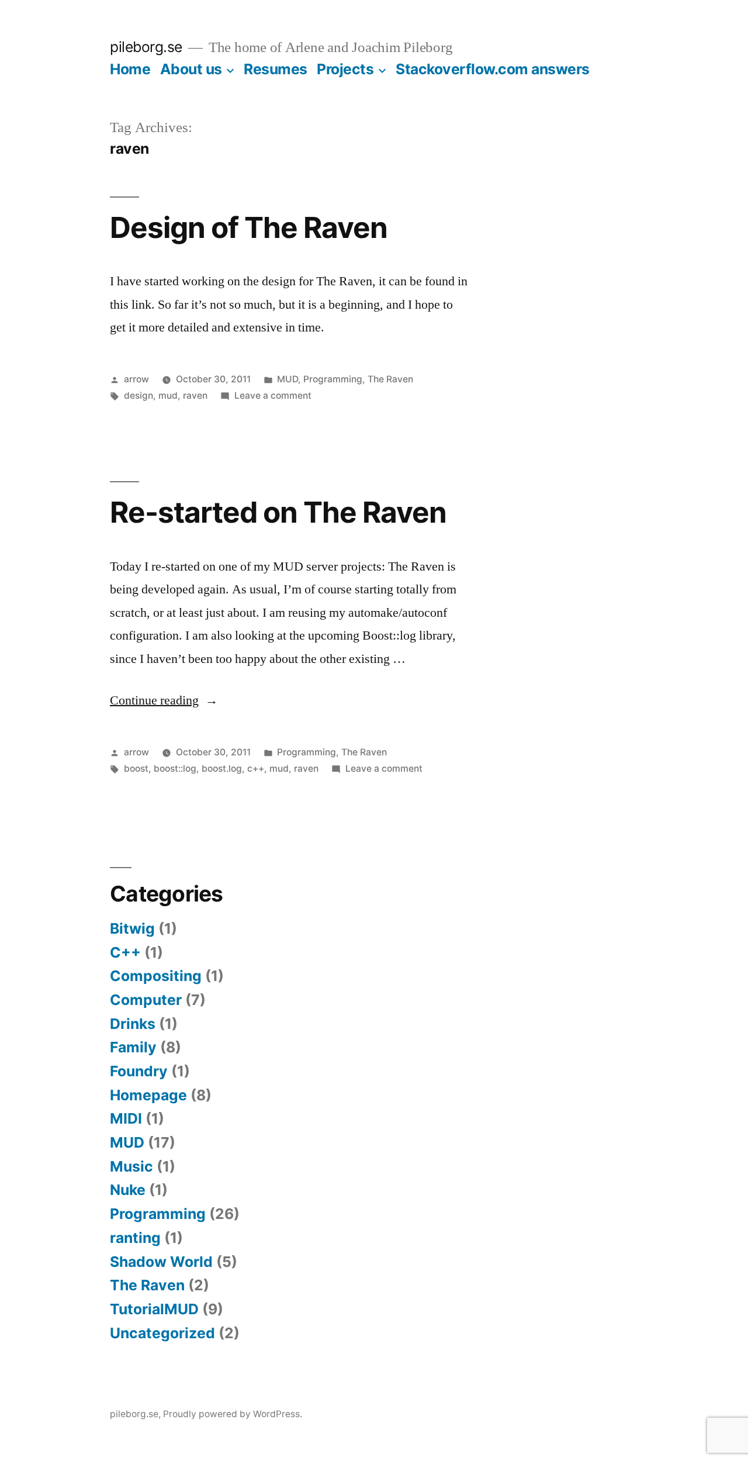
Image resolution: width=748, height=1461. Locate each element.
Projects (345, 69)
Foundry (139, 1071)
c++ (255, 768)
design (138, 395)
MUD (287, 379)
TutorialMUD (154, 1309)
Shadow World (161, 1261)
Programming (332, 379)
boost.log (222, 768)
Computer (146, 999)
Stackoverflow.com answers (493, 69)
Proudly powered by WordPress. (232, 1413)
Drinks (132, 1023)
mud (168, 395)
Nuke (128, 1189)
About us (191, 69)
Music (131, 1166)
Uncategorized (162, 1333)
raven (195, 395)
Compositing (156, 976)
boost (136, 768)
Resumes (275, 69)
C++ (125, 952)
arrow (136, 379)
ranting (135, 1237)
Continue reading (164, 700)
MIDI (126, 1118)
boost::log (175, 768)
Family (133, 1047)
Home (130, 69)
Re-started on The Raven (278, 512)
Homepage (148, 1095)
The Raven (390, 379)
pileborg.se (146, 47)
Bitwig (132, 928)
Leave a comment (272, 395)
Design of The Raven (248, 227)
